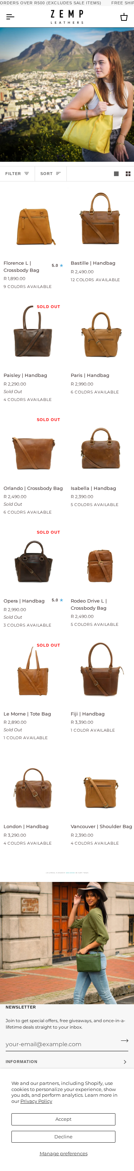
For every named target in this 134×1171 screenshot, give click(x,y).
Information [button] (22, 1061)
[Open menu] (16, 16)
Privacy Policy (36, 1101)
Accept (63, 1119)
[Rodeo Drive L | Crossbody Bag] (100, 558)
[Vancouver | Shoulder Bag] (100, 783)
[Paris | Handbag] (100, 332)
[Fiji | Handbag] (100, 671)
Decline (63, 1136)
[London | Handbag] (33, 783)
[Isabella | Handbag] (100, 445)
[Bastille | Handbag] (100, 220)
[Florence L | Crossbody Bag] (33, 220)
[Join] (122, 1040)
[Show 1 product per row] (116, 173)
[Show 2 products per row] (128, 173)
